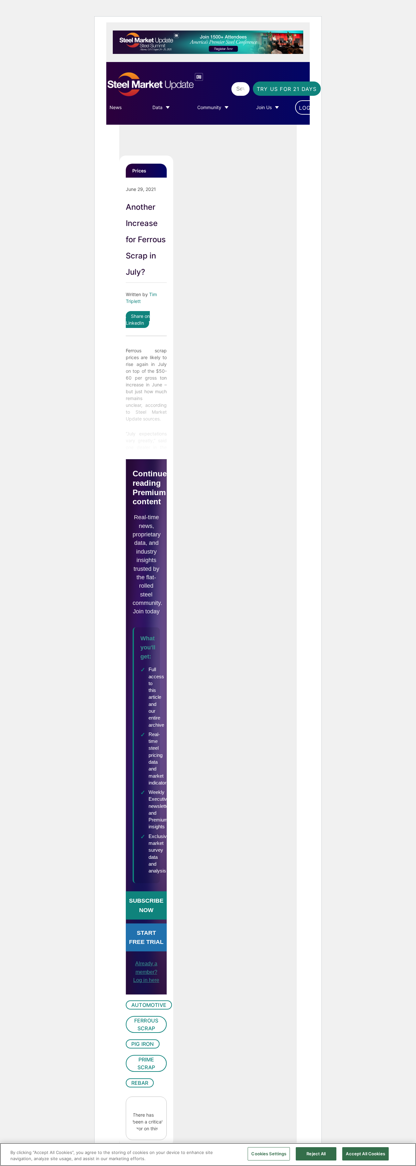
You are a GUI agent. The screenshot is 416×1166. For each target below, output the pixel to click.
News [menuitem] (116, 107)
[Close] (405, 1154)
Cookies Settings (268, 1153)
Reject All (316, 1153)
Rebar (139, 1083)
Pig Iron (142, 1044)
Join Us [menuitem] (264, 107)
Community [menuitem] (209, 107)
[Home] (167, 84)
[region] (208, 1154)
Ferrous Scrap (146, 1024)
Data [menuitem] (157, 107)
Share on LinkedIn (138, 319)
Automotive (148, 1005)
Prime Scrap (146, 1063)
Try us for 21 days (287, 89)
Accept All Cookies (365, 1153)
